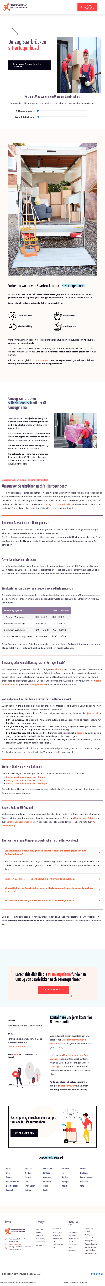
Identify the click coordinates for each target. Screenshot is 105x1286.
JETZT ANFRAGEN (24, 1133)
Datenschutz (83, 1282)
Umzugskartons (37, 684)
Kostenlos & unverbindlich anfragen (27, 65)
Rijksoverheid (92, 713)
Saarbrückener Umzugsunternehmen (14, 480)
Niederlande (32, 480)
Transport (10, 891)
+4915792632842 (17, 1046)
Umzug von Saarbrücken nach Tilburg (25, 777)
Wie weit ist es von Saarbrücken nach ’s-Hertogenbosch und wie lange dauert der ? (49, 890)
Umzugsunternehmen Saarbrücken (12, 1282)
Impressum (74, 1282)
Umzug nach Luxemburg (19, 821)
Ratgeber (65, 1282)
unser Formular (67, 1085)
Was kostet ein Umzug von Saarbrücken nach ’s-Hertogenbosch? (40, 900)
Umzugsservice (74, 1223)
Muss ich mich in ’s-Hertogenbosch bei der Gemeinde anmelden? (40, 878)
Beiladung (40, 610)
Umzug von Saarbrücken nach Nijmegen (27, 783)
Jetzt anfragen (53, 989)
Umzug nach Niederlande (57, 504)
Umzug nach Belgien (84, 818)
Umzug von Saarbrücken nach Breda (25, 780)
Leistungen (55, 1066)
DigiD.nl (80, 732)
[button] (74, 7)
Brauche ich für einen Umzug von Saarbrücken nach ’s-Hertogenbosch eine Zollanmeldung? (45, 852)
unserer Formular (40, 360)
